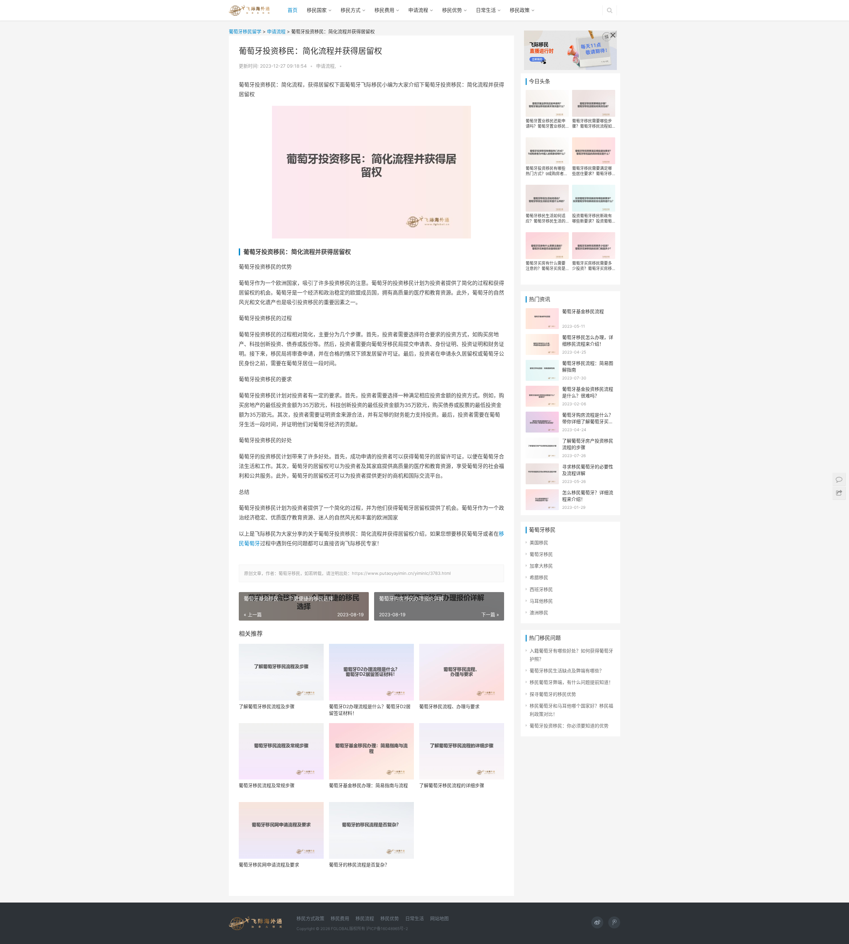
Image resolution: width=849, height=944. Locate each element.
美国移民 (539, 542)
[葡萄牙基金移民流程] (542, 312)
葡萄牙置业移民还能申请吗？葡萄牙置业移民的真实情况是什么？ (545, 123)
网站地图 (439, 918)
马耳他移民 (541, 601)
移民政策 (520, 10)
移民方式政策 (310, 918)
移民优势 (452, 10)
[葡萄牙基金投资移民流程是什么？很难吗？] (542, 390)
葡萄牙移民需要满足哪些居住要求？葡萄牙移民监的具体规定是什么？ (592, 171)
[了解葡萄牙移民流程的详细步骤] (461, 751)
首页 (292, 10)
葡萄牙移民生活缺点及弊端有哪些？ (567, 670)
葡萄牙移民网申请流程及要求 (269, 864)
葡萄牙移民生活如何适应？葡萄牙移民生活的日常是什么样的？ (545, 218)
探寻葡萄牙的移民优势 (553, 694)
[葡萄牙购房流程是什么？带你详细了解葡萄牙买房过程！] (542, 416)
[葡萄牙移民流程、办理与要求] (461, 672)
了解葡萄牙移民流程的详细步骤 (451, 785)
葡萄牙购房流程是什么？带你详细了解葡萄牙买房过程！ (587, 421)
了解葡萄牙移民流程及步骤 (266, 706)
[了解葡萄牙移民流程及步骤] (281, 672)
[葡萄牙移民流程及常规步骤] (281, 751)
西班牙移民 (541, 589)
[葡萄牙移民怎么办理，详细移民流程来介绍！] (542, 338)
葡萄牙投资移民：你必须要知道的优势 (569, 725)
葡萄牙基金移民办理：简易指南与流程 (368, 785)
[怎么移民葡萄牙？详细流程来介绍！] (542, 493)
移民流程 (365, 918)
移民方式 (350, 10)
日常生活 (486, 10)
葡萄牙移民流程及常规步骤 (266, 785)
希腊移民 (539, 577)
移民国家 (317, 10)
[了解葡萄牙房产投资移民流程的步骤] (542, 441)
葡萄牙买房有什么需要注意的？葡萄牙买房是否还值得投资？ (545, 266)
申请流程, (326, 66)
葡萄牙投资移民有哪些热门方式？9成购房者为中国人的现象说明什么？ (547, 171)
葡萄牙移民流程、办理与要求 (449, 706)
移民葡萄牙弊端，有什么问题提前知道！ (571, 682)
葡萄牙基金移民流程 (583, 311)
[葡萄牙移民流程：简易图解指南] (542, 364)
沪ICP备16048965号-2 (387, 928)
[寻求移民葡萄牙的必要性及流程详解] (542, 467)
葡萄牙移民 (541, 554)
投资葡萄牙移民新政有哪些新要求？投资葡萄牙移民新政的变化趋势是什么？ (592, 218)
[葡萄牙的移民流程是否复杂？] (371, 830)
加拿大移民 (541, 566)
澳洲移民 (539, 612)
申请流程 (418, 10)
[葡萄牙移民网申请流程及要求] (281, 830)
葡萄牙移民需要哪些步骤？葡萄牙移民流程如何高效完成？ (592, 123)
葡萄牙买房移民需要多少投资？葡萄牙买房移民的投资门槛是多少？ (592, 266)
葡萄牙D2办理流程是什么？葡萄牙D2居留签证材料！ (370, 710)
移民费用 (384, 10)
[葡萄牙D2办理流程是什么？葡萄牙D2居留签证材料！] (371, 672)
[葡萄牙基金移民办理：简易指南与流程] (371, 751)
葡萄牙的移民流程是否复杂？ (359, 864)
